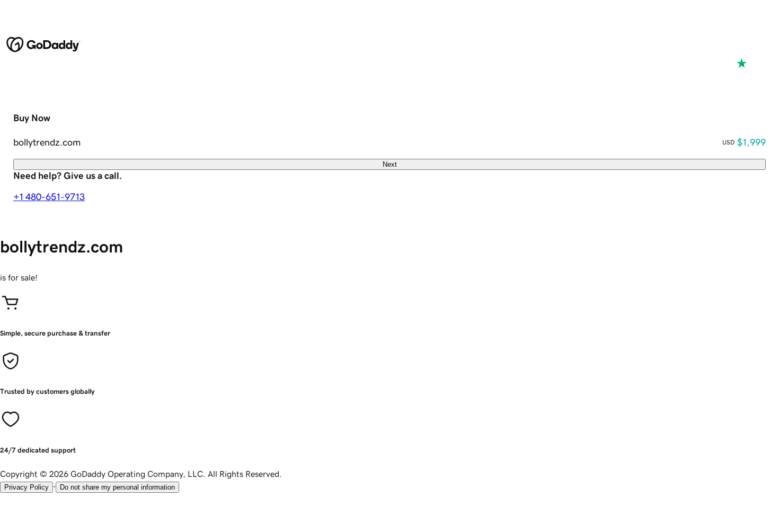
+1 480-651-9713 (49, 197)
